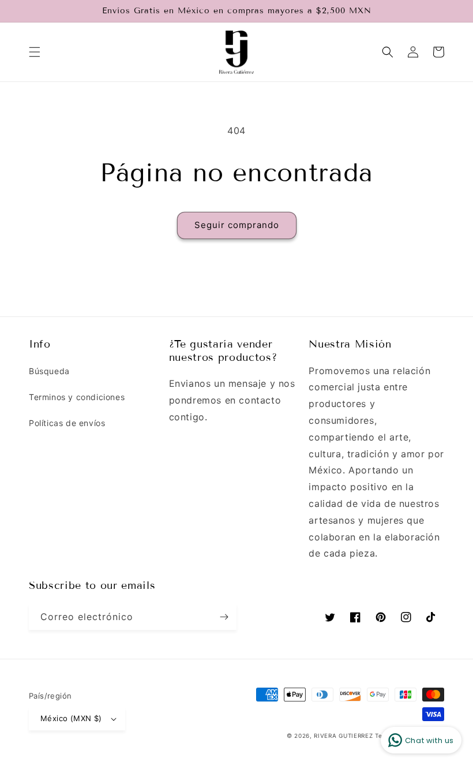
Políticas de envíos (67, 423)
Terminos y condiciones (77, 397)
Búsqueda (49, 371)
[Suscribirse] (223, 617)
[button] (34, 52)
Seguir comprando (236, 224)
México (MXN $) (71, 718)
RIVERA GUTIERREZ (344, 735)
